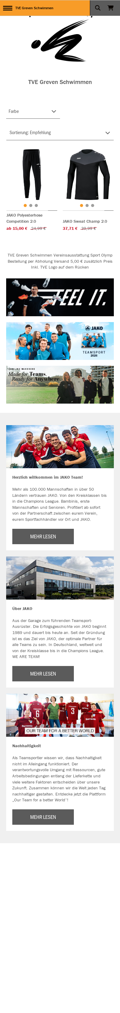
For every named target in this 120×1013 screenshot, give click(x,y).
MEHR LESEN (43, 536)
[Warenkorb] (111, 8)
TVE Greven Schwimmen (34, 8)
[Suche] (98, 8)
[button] (25, 205)
